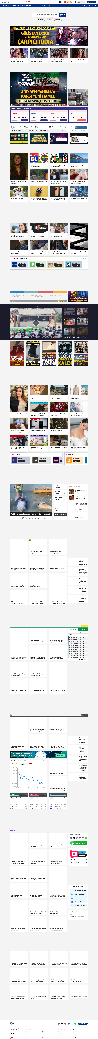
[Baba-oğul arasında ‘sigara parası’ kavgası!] (59, 440)
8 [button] (38, 518)
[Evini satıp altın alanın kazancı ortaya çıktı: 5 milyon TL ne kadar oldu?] (58, 765)
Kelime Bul (75, 1031)
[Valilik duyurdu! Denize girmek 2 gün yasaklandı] (79, 158)
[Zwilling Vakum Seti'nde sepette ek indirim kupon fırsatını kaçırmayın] (39, 440)
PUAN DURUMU (73, 629)
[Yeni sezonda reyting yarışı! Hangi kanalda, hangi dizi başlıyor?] (58, 921)
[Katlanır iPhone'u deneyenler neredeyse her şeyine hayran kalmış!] (39, 423)
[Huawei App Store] (14, 1037)
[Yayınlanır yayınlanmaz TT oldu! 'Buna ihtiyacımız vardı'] (19, 871)
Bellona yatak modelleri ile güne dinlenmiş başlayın (59, 963)
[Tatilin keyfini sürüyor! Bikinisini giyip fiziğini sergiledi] (38, 905)
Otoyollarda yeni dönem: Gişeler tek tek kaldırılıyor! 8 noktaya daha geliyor (83, 741)
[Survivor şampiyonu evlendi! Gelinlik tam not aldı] (38, 888)
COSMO (11, 804)
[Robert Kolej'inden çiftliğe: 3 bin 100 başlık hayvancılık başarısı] (73, 749)
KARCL (31, 804)
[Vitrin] (63, 2)
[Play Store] (14, 1029)
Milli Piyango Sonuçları (80, 890)
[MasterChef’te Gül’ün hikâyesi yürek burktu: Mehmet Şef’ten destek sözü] (20, 105)
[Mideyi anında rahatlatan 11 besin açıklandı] (58, 561)
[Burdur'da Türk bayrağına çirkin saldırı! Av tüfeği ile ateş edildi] (66, 105)
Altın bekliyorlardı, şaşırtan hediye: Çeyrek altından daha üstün (83, 581)
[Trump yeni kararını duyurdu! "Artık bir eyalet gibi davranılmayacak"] (38, 88)
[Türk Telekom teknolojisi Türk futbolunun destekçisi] (59, 990)
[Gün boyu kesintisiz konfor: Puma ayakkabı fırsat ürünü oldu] (39, 407)
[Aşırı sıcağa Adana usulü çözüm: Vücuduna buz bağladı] (59, 174)
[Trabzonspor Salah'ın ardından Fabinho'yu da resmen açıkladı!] (16, 105)
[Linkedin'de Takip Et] (80, 838)
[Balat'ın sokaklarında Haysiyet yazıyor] (39, 990)
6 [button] (32, 518)
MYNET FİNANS (17, 130)
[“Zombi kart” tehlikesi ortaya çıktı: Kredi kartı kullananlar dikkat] (41, 105)
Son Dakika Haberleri (29, 1029)
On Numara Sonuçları (80, 905)
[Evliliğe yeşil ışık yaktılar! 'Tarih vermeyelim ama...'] (38, 871)
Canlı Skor (85, 626)
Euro (38, 760)
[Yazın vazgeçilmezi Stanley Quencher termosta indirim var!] (38, 561)
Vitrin (42, 1035)
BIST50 (19, 760)
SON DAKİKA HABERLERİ (7, 5)
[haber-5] (81, 353)
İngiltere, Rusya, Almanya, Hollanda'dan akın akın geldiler (83, 562)
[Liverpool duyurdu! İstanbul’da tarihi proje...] (59, 407)
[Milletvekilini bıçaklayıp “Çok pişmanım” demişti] (19, 440)
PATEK (11, 808)
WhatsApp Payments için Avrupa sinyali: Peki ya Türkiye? (19, 963)
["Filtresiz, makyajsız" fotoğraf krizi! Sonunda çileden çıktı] (19, 846)
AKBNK (51, 802)
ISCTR (51, 808)
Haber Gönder (83, 1023)
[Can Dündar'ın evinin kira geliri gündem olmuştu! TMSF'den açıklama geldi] (47, 105)
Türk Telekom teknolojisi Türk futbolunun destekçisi (58, 997)
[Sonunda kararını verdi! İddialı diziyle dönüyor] (19, 913)
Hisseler (58, 1035)
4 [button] (26, 518)
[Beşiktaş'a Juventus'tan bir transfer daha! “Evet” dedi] (43, 105)
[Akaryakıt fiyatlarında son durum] (79, 990)
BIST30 (25, 760)
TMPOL (31, 808)
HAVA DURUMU (44, 5)
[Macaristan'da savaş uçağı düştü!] (39, 174)
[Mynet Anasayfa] (6, 1)
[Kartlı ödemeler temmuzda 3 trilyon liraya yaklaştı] (79, 973)
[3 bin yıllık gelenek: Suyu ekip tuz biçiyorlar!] (79, 236)
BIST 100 (14, 763)
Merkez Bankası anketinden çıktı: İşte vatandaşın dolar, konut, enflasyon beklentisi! (83, 760)
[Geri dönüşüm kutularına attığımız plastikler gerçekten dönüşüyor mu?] (38, 544)
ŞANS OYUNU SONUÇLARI (76, 886)
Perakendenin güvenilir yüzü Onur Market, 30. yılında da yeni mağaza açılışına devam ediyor (18, 981)
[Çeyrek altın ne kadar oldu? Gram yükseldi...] (39, 390)
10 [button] (44, 518)
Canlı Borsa (85, 715)
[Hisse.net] (39, 138)
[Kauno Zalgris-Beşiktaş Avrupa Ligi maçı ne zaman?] (59, 158)
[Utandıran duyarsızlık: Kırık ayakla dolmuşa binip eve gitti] (73, 571)
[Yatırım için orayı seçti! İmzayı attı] (58, 838)
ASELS (51, 804)
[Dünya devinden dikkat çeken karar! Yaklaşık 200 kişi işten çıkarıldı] (19, 578)
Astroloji (42, 1033)
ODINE (31, 800)
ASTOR (51, 806)
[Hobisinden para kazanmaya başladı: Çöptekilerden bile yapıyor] (19, 990)
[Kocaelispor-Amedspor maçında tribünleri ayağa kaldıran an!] (12, 105)
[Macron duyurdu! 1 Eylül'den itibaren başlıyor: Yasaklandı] (28, 105)
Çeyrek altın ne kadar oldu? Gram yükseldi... (83, 777)
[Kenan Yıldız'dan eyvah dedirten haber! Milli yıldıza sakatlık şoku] (33, 105)
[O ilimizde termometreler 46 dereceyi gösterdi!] (73, 599)
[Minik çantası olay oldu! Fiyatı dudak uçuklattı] (19, 888)
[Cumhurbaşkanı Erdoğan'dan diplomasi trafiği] (19, 245)
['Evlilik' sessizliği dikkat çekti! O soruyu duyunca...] (58, 905)
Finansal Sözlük (60, 1033)
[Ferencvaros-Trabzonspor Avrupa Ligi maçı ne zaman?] (58, 544)
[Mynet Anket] (70, 2)
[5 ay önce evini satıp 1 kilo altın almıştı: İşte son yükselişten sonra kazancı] (38, 739)
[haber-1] (17, 353)
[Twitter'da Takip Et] (74, 838)
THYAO (51, 800)
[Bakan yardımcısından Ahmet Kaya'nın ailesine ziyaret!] (59, 228)
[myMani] (28, 2)
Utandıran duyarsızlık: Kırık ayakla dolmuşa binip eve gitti (83, 571)
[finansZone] (78, 296)
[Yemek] (65, 2)
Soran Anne (75, 1033)
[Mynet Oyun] (19, 138)
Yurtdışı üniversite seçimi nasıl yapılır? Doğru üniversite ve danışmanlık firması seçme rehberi (58, 982)
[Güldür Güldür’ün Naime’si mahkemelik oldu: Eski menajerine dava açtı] (37, 105)
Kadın (26, 1037)
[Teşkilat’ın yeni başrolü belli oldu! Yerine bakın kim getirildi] (58, 586)
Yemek (26, 1035)
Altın (44, 760)
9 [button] (41, 518)
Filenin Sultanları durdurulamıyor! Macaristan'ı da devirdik (22, 5)
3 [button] (23, 518)
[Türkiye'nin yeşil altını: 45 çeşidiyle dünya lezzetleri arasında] (19, 595)
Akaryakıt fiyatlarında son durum (79, 996)
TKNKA (11, 806)
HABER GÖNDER (86, 5)
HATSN (11, 802)
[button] (2, 2)
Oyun (74, 1029)
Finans (26, 1033)
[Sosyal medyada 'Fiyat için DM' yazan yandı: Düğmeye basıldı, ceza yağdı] (55, 105)
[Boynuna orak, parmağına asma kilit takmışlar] (73, 590)
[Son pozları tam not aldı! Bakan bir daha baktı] (79, 432)
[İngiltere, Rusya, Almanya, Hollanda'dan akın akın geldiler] (73, 562)
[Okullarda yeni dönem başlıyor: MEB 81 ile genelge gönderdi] (53, 105)
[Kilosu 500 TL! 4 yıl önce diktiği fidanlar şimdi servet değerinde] (39, 956)
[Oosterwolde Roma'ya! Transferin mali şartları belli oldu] (24, 105)
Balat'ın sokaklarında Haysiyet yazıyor (38, 997)
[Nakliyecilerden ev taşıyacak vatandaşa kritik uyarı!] (49, 105)
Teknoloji (43, 1029)
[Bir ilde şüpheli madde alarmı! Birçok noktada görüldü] (10, 105)
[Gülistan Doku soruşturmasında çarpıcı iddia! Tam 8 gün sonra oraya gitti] (49, 36)
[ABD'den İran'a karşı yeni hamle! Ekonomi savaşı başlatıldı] (18, 105)
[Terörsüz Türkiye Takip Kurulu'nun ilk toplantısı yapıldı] (35, 105)
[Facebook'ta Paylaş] (77, 919)
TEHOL (31, 802)
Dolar (32, 760)
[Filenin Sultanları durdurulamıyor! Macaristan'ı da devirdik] (38, 633)
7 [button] (35, 518)
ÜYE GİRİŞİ (82, 2)
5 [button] (29, 518)
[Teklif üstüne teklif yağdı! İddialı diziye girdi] (38, 838)
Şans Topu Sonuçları (80, 901)
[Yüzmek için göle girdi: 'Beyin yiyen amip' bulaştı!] (64, 105)
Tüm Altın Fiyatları (59, 514)
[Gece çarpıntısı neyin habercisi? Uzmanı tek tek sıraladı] (39, 245)
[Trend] (60, 2)
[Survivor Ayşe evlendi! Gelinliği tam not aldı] (19, 166)
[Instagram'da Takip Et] (77, 838)
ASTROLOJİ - (61, 137)
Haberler (27, 1031)
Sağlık (42, 1031)
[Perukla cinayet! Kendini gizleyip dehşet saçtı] (62, 105)
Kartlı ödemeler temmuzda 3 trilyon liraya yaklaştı (78, 980)
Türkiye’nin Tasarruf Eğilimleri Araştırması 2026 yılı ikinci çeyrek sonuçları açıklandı (79, 964)
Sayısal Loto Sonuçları (80, 894)
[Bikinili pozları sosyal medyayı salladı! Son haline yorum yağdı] (58, 879)
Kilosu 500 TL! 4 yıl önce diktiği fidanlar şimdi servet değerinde (38, 963)
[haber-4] (65, 353)
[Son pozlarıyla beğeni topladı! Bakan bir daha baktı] (58, 854)
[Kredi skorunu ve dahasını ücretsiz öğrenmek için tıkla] (39, 105)
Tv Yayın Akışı (73, 859)
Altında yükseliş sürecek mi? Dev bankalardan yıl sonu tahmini (83, 768)
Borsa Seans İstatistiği (61, 1029)
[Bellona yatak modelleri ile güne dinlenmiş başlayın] (59, 956)
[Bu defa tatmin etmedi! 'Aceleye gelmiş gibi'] (19, 552)
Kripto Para (59, 1037)
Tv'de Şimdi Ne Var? (74, 862)
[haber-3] (49, 353)
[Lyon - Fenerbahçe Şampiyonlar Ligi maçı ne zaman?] (39, 158)
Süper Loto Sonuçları (80, 898)
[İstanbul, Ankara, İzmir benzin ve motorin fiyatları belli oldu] (38, 595)
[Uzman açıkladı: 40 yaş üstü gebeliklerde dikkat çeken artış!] (79, 407)
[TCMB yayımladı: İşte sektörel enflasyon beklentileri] (38, 578)
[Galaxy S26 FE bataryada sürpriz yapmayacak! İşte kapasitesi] (59, 245)
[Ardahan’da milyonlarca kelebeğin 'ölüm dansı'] (59, 423)
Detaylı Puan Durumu (83, 659)
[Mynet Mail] (95, 5)
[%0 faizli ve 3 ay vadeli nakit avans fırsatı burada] (79, 174)
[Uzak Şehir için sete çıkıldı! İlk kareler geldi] (38, 854)
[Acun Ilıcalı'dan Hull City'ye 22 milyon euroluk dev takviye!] (39, 228)
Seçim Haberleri (44, 1037)
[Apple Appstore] (14, 1033)
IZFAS (31, 806)
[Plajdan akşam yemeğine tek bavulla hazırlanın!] (79, 390)
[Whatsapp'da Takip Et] (86, 838)
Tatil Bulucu (75, 1035)
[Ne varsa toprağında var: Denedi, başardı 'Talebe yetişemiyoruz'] (39, 973)
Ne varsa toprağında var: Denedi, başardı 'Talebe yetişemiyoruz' (39, 980)
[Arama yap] (76, 2)
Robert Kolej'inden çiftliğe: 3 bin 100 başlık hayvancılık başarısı (82, 750)
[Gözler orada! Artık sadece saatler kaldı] (19, 730)
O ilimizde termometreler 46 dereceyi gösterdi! (82, 599)
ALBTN (11, 800)
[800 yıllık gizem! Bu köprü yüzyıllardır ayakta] (59, 390)
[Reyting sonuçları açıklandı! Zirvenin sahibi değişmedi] (19, 423)
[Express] (68, 2)
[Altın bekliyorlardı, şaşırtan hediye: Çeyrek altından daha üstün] (73, 581)
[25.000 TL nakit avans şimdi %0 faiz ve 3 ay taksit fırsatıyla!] (26, 105)
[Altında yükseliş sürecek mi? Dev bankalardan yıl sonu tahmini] (73, 768)
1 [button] (17, 518)
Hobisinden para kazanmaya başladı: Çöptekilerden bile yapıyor (18, 998)
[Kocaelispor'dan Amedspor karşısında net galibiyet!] (58, 633)
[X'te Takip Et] (62, 1024)
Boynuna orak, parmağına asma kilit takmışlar (83, 590)
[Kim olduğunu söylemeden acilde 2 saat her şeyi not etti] (45, 105)
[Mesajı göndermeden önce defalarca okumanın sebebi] (19, 228)
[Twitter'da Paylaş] (80, 919)
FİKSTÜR (83, 629)
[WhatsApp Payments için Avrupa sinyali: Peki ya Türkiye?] (19, 956)
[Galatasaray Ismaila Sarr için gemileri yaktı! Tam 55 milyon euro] (38, 683)
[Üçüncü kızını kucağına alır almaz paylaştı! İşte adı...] (38, 921)
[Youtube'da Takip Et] (83, 838)
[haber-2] (33, 353)
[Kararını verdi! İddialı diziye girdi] (19, 398)
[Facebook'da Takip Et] (71, 838)
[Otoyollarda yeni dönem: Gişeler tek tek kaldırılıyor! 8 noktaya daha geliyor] (73, 740)
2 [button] (20, 518)
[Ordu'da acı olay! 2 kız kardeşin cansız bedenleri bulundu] (14, 105)
